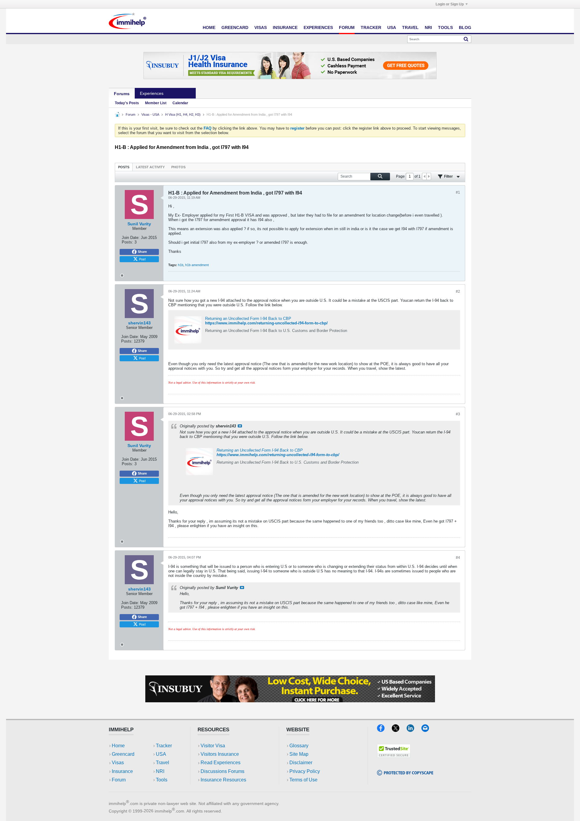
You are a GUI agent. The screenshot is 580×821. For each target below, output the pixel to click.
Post (142, 258)
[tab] (124, 167)
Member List (155, 103)
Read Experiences (220, 762)
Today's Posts (127, 103)
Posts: (127, 242)
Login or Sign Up (450, 4)
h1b (180, 265)
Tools (445, 27)
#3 (458, 414)
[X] (399, 730)
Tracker (371, 27)
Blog (465, 27)
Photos (178, 167)
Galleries (182, 93)
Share (142, 251)
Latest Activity (150, 167)
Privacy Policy (304, 771)
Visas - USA (150, 114)
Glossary (298, 745)
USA (391, 27)
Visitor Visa (213, 745)
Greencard (234, 27)
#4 (458, 557)
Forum (347, 27)
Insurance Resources (223, 779)
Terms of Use (303, 779)
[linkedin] (414, 730)
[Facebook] (384, 730)
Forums (122, 93)
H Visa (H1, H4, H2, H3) (183, 114)
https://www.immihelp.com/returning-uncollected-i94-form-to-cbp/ (266, 323)
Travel (410, 27)
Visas (260, 27)
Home (209, 27)
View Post (240, 425)
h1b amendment (197, 265)
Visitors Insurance (220, 754)
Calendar (180, 103)
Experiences (318, 27)
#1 (458, 192)
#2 (458, 291)
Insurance (285, 27)
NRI (428, 27)
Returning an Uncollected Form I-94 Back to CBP (248, 318)
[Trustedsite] (394, 756)
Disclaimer (300, 762)
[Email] (428, 730)
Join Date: (131, 237)
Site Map (298, 754)
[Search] (466, 39)
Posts (123, 167)
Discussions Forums (222, 771)
